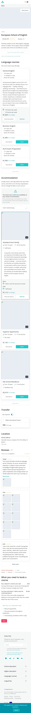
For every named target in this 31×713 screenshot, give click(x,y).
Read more (6, 476)
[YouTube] (17, 658)
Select (22, 142)
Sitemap (6, 696)
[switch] (15, 208)
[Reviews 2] (16, 498)
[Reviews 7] (7, 525)
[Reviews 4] (16, 507)
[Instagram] (6, 658)
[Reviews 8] (16, 525)
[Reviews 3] (7, 507)
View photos (25, 10)
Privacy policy (18, 698)
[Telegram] (9, 658)
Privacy (11, 696)
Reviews (21, 39)
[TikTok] (13, 658)
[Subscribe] (24, 644)
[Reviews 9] (7, 534)
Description (9, 142)
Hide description (9, 119)
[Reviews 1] (7, 482)
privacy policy (17, 650)
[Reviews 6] (16, 516)
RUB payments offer (8, 698)
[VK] (21, 658)
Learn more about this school (15, 52)
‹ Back (3, 31)
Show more (15, 171)
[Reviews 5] (7, 516)
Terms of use (17, 696)
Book (4, 621)
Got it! (16, 710)
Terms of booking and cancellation (10, 56)
